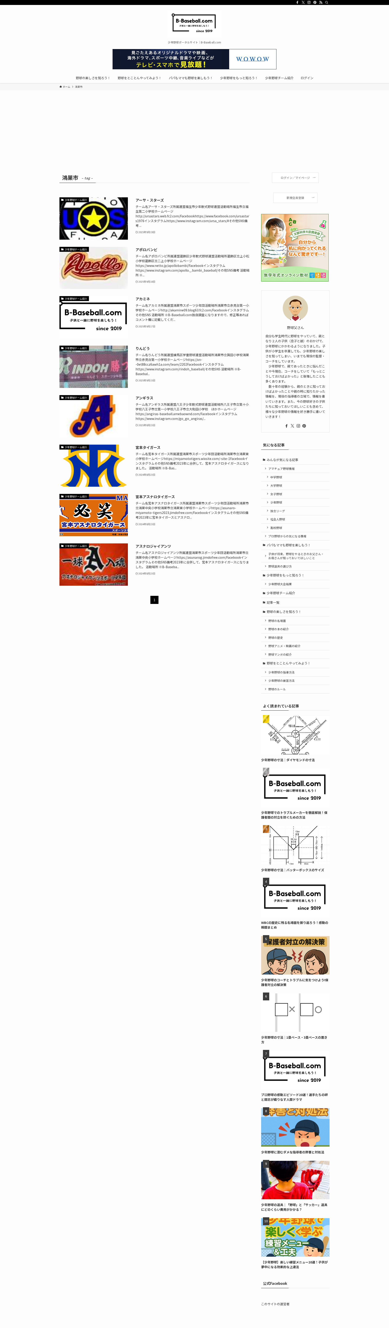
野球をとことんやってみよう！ (289, 663)
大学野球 (276, 485)
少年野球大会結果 (280, 584)
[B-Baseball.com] (194, 23)
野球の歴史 (275, 637)
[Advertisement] (194, 138)
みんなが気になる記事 (282, 459)
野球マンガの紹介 (280, 654)
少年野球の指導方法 (281, 672)
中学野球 (276, 477)
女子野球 (276, 494)
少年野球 (276, 502)
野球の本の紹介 (278, 629)
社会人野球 (277, 519)
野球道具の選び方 (280, 566)
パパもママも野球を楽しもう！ (289, 545)
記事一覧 (273, 602)
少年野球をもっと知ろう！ (286, 575)
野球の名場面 (277, 621)
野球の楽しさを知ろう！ (284, 611)
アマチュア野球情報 (281, 468)
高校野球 (276, 528)
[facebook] (297, 2)
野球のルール (277, 689)
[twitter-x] (303, 2)
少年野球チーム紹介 (281, 593)
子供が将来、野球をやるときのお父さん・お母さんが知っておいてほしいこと (296, 556)
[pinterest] (315, 2)
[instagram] (309, 2)
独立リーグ (277, 511)
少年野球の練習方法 (281, 680)
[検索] (327, 2)
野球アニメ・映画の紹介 (284, 646)
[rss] (321, 2)
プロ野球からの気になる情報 (287, 536)
